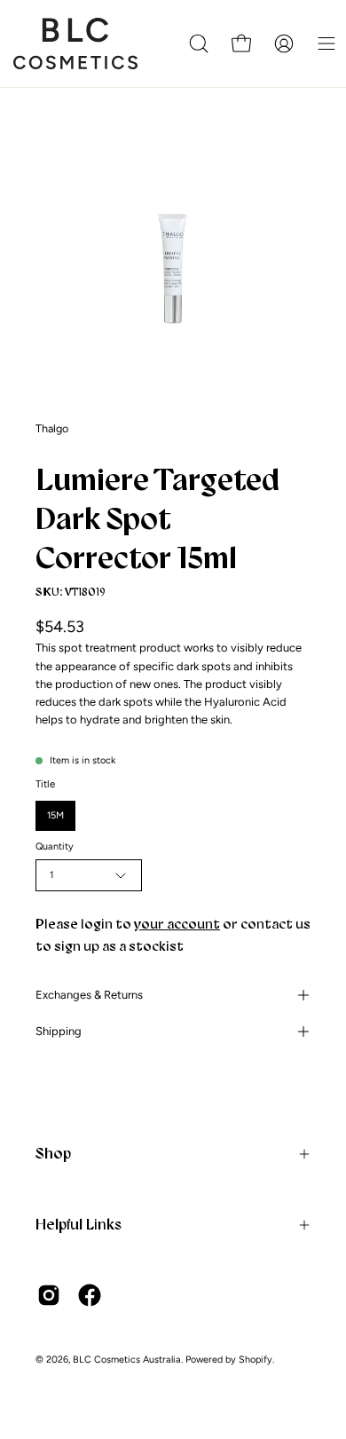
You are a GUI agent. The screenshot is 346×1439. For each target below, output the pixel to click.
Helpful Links (78, 1224)
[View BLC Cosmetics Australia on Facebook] (89, 1295)
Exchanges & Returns (89, 994)
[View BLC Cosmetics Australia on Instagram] (48, 1295)
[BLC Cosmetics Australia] (75, 43)
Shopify (255, 1359)
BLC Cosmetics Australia (127, 1359)
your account (177, 923)
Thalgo (51, 428)
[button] (198, 43)
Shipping (58, 1031)
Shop (53, 1153)
